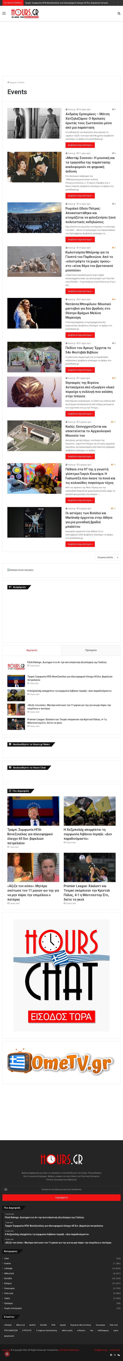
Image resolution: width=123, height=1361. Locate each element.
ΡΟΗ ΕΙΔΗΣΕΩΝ (11, 1330)
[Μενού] (4, 14)
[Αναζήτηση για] (119, 14)
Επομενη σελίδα (105, 557)
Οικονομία (9, 1288)
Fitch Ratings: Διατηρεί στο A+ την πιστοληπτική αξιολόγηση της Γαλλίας (67, 662)
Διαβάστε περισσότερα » (80, 145)
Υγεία (7, 1298)
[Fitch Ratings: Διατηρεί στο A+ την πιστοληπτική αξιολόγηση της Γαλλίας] (16, 667)
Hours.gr (71, 109)
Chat (6, 1258)
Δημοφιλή (31, 650)
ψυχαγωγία (9, 1336)
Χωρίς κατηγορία (13, 1308)
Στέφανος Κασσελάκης (46, 1330)
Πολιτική (8, 1293)
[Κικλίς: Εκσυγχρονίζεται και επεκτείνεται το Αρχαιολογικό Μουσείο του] (34, 435)
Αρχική (12, 82)
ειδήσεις (81, 1330)
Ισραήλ (63, 1325)
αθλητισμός (67, 1330)
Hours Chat (115, 1350)
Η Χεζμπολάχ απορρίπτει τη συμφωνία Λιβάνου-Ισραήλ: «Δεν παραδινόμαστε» (69, 691)
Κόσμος (8, 1283)
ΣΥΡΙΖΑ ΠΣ (27, 1330)
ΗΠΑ (53, 1325)
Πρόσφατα (91, 650)
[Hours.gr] (25, 13)
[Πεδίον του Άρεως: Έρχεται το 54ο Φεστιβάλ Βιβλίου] (34, 357)
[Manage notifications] (7, 1354)
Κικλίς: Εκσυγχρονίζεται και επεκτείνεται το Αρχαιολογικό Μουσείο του (88, 431)
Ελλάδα (8, 1278)
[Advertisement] (62, 46)
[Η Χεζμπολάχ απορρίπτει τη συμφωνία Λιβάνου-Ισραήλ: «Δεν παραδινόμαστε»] (16, 695)
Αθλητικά (9, 1273)
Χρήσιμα (8, 1303)
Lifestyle (8, 1268)
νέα (91, 1330)
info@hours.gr (100, 1350)
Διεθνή (32, 1325)
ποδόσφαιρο (103, 1330)
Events (7, 1263)
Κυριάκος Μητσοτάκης (80, 1325)
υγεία (115, 1330)
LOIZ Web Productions (68, 1350)
